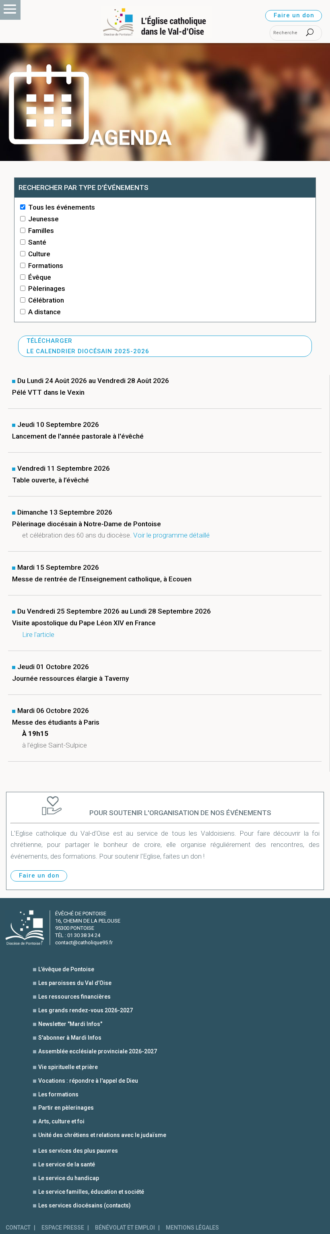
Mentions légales (192, 1228)
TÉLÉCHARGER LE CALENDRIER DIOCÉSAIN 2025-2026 (88, 346)
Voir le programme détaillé (171, 535)
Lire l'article (38, 634)
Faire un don (294, 15)
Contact (18, 1228)
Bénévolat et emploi (125, 1228)
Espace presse (62, 1228)
